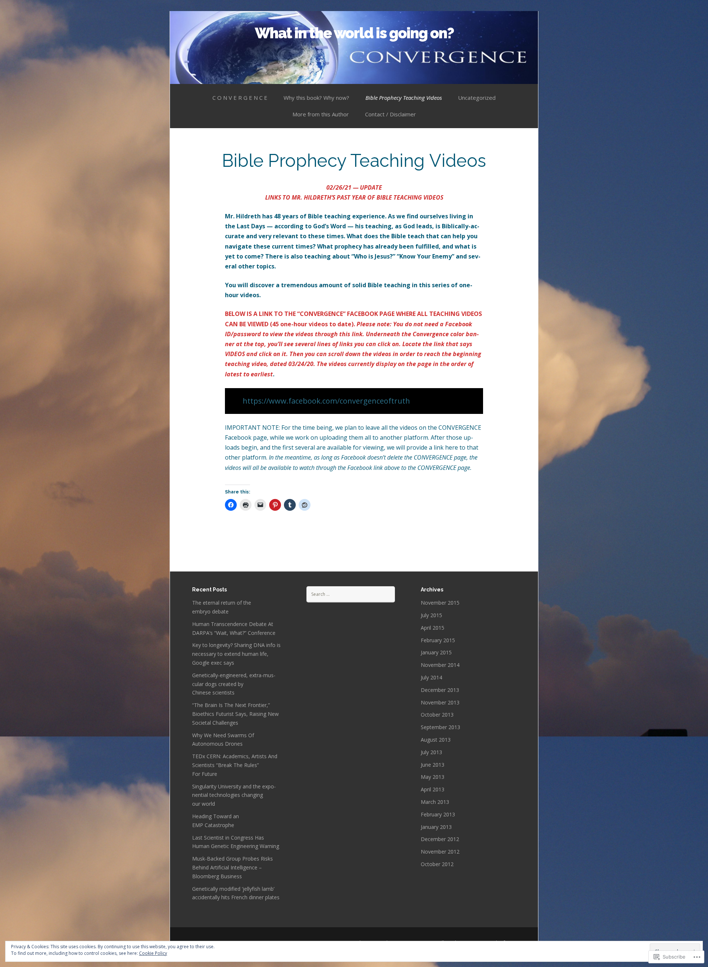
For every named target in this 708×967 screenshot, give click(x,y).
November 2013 (440, 702)
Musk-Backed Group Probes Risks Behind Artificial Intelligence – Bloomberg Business (232, 867)
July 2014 (431, 677)
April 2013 (432, 789)
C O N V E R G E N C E (239, 97)
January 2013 (436, 826)
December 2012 (440, 839)
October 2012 (437, 864)
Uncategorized (477, 97)
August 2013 (436, 739)
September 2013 (440, 727)
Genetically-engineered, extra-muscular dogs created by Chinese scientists (233, 684)
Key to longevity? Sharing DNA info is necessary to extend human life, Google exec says (236, 653)
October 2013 (437, 714)
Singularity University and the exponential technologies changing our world (234, 795)
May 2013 (432, 776)
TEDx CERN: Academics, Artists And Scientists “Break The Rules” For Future (234, 765)
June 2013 (432, 764)
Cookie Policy (153, 953)
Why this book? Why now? (316, 97)
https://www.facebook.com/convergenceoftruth (326, 401)
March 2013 (435, 801)
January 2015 (436, 652)
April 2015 (432, 627)
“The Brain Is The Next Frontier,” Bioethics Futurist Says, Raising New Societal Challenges (235, 713)
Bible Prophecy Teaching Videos (403, 97)
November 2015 (440, 602)
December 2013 (440, 689)
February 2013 (438, 814)
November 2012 (440, 851)
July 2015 (431, 615)
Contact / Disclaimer (390, 114)
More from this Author (320, 114)
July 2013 (431, 752)
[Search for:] (350, 593)
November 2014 (440, 664)
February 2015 (438, 640)
